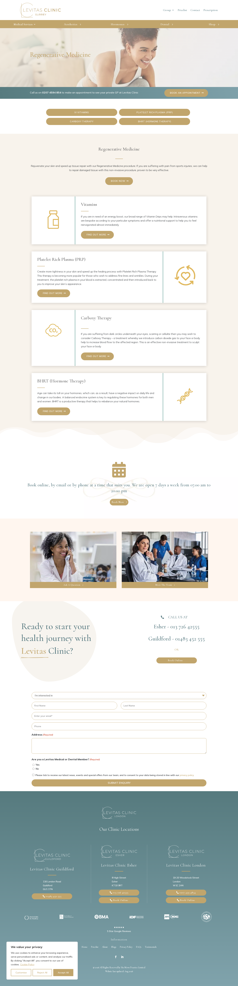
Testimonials (151, 947)
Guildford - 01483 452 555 (176, 638)
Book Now (118, 502)
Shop (212, 24)
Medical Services (23, 24)
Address (42, 734)
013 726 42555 (120, 892)
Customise (21, 972)
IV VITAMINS (81, 112)
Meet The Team (163, 585)
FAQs (138, 947)
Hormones (118, 24)
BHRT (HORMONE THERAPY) (154, 121)
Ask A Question (71, 585)
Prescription (211, 10)
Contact (195, 10)
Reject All (42, 972)
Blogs (113, 947)
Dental (165, 24)
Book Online (175, 660)
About (105, 947)
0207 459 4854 (187, 892)
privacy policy (187, 775)
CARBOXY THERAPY (81, 121)
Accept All (63, 972)
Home (84, 947)
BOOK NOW (118, 180)
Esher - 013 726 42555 (176, 626)
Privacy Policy (126, 947)
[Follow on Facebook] (115, 956)
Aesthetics (70, 24)
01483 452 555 (54, 896)
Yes (38, 764)
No (37, 768)
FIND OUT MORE (96, 234)
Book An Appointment (185, 92)
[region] (42, 961)
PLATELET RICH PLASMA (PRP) (154, 112)
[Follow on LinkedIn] (122, 956)
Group (167, 10)
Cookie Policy (27, 964)
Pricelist (182, 10)
